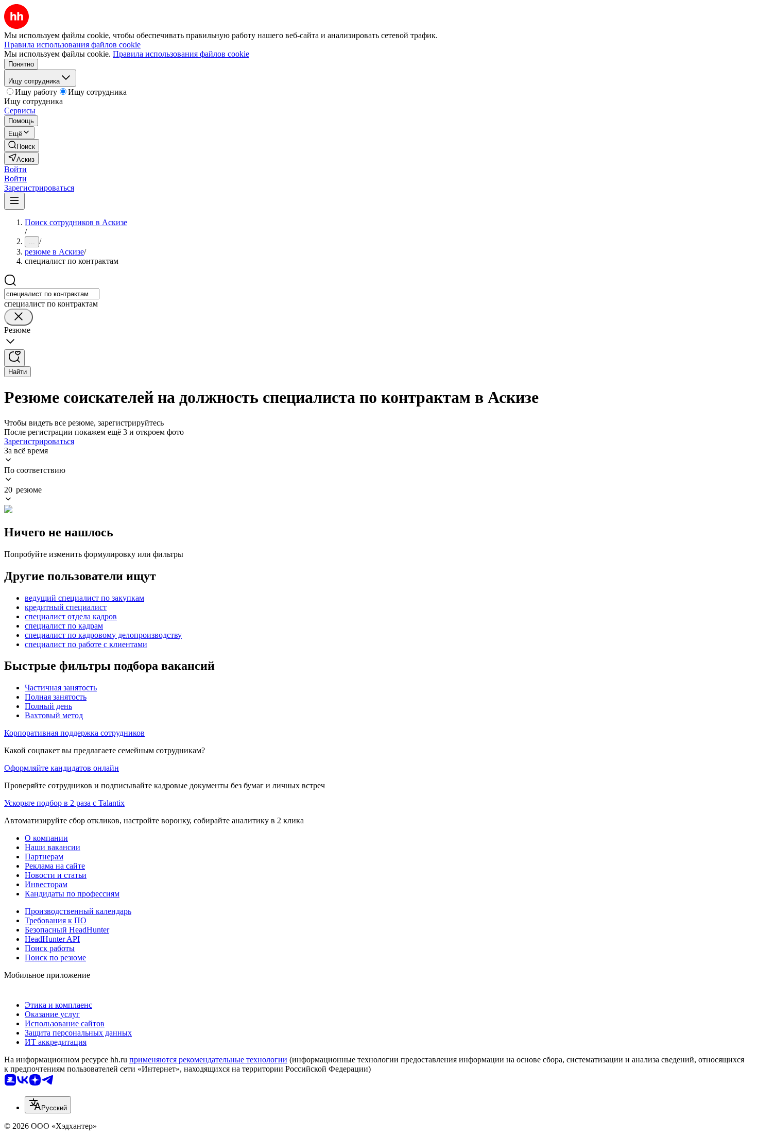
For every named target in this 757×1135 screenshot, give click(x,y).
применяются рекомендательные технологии (208, 1059)
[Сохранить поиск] (14, 357)
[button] (15, 169)
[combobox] (51, 294)
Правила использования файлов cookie (181, 53)
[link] (21, 145)
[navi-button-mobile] (14, 201)
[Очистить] (18, 317)
